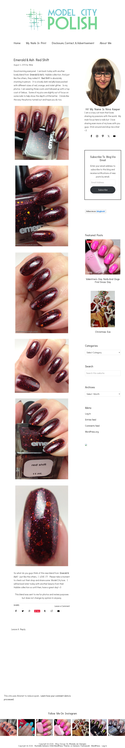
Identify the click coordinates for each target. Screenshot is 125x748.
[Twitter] (23, 610)
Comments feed (92, 425)
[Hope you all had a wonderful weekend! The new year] (44, 727)
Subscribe (102, 189)
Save (38, 611)
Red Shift (45, 78)
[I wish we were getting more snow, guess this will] (26, 727)
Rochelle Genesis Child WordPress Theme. (52, 745)
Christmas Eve (102, 331)
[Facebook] (16, 610)
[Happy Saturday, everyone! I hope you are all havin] (62, 727)
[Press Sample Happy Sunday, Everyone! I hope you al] (116, 727)
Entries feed (90, 419)
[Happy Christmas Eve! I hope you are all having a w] (80, 727)
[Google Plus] (29, 610)
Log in (88, 413)
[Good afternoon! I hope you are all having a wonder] (98, 727)
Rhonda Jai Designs (77, 744)
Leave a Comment (62, 606)
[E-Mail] (58, 610)
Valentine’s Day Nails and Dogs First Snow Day (103, 280)
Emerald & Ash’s (37, 74)
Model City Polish (62, 19)
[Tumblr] (45, 610)
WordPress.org (92, 431)
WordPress (95, 745)
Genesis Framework (81, 745)
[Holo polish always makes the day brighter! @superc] (8, 727)
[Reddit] (51, 610)
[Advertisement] (103, 493)
